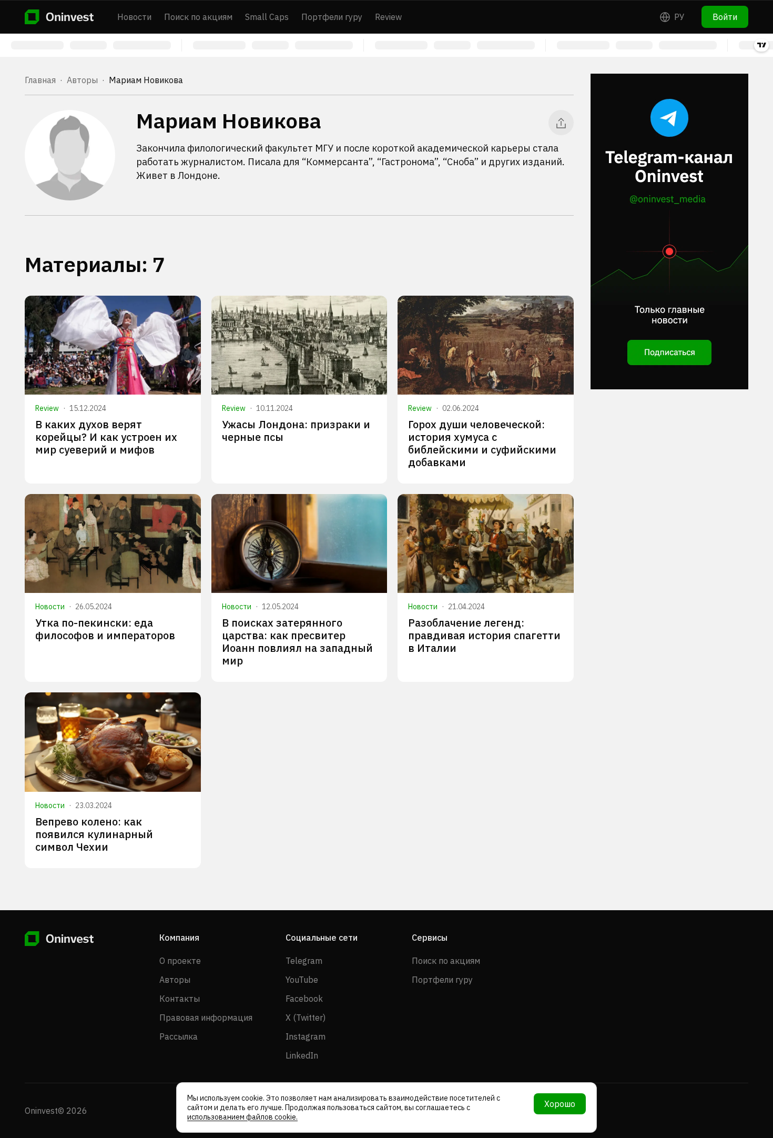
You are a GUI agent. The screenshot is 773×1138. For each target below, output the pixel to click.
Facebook (304, 998)
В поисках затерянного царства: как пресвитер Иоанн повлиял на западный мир (297, 642)
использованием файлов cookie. (242, 1117)
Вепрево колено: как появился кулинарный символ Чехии (94, 834)
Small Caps (267, 17)
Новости (134, 17)
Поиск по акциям (198, 17)
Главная (40, 80)
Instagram (306, 1036)
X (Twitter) (306, 1017)
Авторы (82, 80)
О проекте (180, 960)
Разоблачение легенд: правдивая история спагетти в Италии (484, 635)
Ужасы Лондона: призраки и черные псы (296, 430)
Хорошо (559, 1104)
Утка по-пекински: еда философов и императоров (105, 629)
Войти (725, 17)
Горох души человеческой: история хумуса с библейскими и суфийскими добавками (482, 443)
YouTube (302, 979)
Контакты (179, 998)
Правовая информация (205, 1017)
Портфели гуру (331, 17)
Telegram (304, 960)
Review (388, 17)
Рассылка (178, 1036)
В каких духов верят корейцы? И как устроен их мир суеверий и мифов (106, 437)
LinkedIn (302, 1055)
